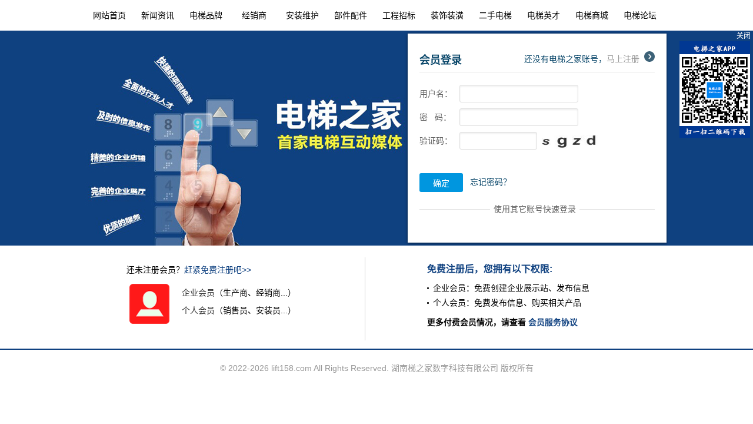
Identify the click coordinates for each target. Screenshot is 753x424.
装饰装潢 (447, 15)
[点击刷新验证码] (571, 142)
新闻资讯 (157, 15)
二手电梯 (495, 15)
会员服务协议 (553, 322)
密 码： (435, 117)
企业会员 (198, 292)
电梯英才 (543, 15)
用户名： (435, 93)
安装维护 (302, 15)
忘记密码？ (490, 182)
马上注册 (623, 59)
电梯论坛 (640, 15)
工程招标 (398, 15)
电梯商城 (591, 15)
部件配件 (350, 15)
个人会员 (198, 310)
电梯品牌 (205, 15)
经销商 (254, 15)
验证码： (435, 140)
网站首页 (109, 15)
